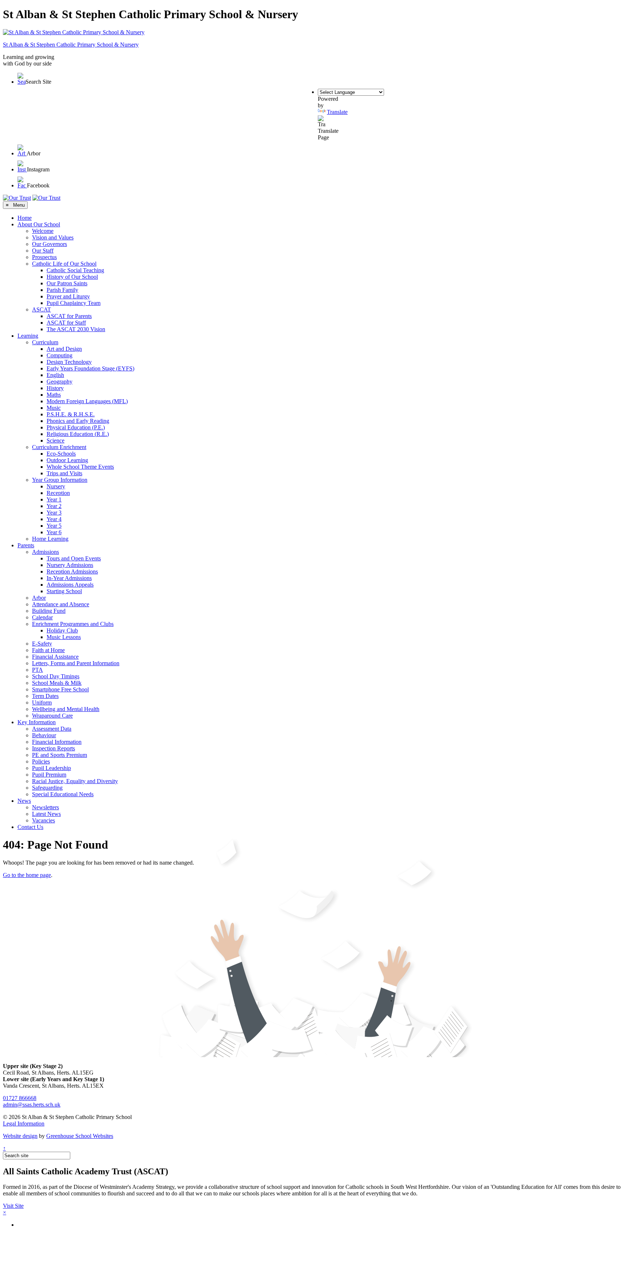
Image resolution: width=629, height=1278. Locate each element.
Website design (20, 1136)
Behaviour (44, 735)
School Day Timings (55, 676)
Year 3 (54, 512)
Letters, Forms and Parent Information (75, 663)
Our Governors (49, 244)
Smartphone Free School (60, 689)
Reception (58, 493)
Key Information (36, 722)
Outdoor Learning (67, 460)
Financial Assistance (55, 657)
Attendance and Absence (60, 604)
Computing (59, 355)
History (55, 388)
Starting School (64, 591)
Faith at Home (48, 650)
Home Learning (50, 539)
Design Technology (69, 362)
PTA (37, 670)
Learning (27, 336)
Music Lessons (64, 637)
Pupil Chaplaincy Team (73, 303)
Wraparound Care (52, 716)
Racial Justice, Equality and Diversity (75, 781)
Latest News (46, 814)
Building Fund (49, 611)
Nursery (56, 486)
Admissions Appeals (70, 585)
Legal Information (23, 1123)
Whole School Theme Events (80, 467)
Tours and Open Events (74, 558)
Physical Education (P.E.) (76, 427)
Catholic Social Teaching (75, 270)
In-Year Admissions (69, 578)
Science (55, 440)
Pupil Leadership (51, 768)
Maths (54, 395)
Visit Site (13, 1206)
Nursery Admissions (70, 565)
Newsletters (45, 807)
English (55, 375)
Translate (337, 112)
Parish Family (62, 290)
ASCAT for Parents (69, 316)
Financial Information (57, 742)
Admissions (45, 552)
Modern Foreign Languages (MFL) (87, 401)
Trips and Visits (64, 473)
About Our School (38, 224)
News (24, 801)
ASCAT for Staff (66, 323)
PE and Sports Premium (59, 755)
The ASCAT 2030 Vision (76, 329)
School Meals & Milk (57, 683)
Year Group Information (59, 480)
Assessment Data (51, 729)
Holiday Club (62, 630)
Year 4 (54, 519)
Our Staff (43, 250)
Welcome (43, 231)
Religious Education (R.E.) (78, 434)
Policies (41, 761)
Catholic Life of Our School (64, 264)
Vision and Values (53, 237)
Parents (25, 545)
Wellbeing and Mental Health (65, 709)
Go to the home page (27, 875)
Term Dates (45, 696)
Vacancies (43, 820)
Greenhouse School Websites (79, 1136)
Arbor (39, 598)
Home (24, 218)
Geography (59, 381)
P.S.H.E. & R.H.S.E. (71, 414)
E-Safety (42, 643)
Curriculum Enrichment (59, 447)
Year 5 (54, 526)
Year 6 (54, 532)
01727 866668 (19, 1098)
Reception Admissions (72, 571)
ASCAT (41, 309)
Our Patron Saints (67, 283)
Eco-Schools (61, 454)
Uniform (42, 702)
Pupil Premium (49, 774)
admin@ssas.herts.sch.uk (31, 1105)
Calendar (42, 617)
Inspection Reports (53, 748)
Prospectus (44, 257)
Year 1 (54, 499)
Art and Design (64, 349)
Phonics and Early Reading (78, 421)
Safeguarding (47, 788)
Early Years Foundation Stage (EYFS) (90, 368)
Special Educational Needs (63, 794)
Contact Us (30, 827)
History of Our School (72, 277)
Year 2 (54, 506)
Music (54, 408)
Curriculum (45, 342)
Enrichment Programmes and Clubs (73, 624)
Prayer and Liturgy (68, 296)
